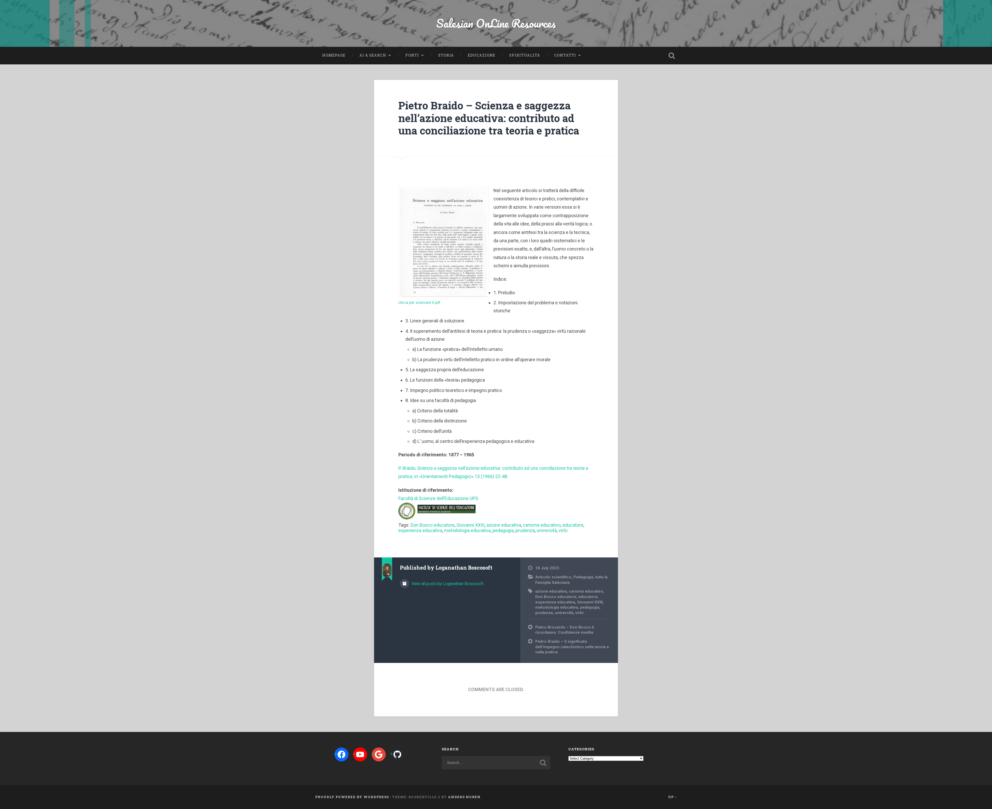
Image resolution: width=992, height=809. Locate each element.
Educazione (481, 55)
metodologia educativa (467, 530)
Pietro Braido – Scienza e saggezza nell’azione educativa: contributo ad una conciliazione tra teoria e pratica (488, 118)
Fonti (412, 55)
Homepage (333, 55)
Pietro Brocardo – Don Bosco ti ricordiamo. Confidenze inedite (564, 630)
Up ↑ (672, 797)
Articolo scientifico (553, 577)
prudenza (525, 530)
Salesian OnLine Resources (496, 23)
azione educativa (503, 525)
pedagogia (503, 530)
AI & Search (372, 55)
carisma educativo (542, 525)
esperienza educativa (420, 530)
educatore (572, 525)
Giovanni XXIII (470, 525)
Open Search (672, 55)
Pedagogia (583, 577)
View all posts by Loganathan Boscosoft (447, 583)
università (547, 530)
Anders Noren (464, 797)
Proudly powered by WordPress (352, 797)
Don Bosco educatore (432, 525)
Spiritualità (524, 55)
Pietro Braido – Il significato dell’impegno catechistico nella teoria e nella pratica (572, 646)
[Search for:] (496, 762)
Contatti (565, 55)
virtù (563, 530)
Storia (446, 55)
